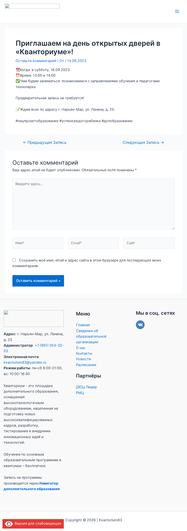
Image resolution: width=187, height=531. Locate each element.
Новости (83, 359)
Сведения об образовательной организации (91, 336)
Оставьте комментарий (36, 61)
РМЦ (80, 393)
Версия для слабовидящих (37, 523)
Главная (83, 325)
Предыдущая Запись (44, 142)
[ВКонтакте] (140, 324)
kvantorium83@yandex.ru (25, 362)
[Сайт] (149, 244)
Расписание (86, 365)
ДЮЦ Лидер (86, 387)
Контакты (84, 353)
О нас (80, 348)
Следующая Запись (143, 142)
